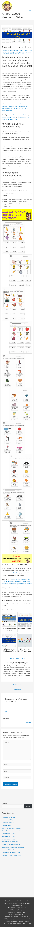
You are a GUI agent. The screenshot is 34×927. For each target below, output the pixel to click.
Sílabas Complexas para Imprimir (11, 831)
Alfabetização (14, 50)
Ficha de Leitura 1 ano (8, 581)
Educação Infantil (14, 52)
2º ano (7, 52)
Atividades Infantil (25, 919)
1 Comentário (5, 50)
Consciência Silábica (7, 825)
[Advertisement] (17, 877)
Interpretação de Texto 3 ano (10, 841)
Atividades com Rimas (23, 117)
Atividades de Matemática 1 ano (17, 907)
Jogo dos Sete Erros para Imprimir (19, 108)
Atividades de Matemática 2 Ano (11, 852)
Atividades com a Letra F (9, 839)
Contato (27, 921)
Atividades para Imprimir (11, 916)
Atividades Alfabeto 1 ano (9, 850)
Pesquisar (4, 803)
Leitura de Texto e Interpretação (11, 844)
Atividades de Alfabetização (9, 573)
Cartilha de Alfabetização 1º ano (19, 115)
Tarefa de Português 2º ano (9, 119)
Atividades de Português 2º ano (21, 579)
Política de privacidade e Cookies (14, 921)
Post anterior (17, 685)
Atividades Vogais (17, 905)
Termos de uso (7, 923)
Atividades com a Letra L (9, 833)
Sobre (29, 923)
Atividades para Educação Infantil (17, 912)
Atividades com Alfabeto (10, 903)
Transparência (17, 923)
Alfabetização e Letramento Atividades (13, 847)
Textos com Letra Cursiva (9, 817)
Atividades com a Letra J (9, 836)
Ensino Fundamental (25, 52)
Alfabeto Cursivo (24, 901)
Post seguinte (17, 689)
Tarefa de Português (24, 903)
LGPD (24, 923)
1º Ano (20, 50)
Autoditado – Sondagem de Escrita (11, 828)
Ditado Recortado (7, 110)
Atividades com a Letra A (11, 919)
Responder (28, 722)
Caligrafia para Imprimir (11, 901)
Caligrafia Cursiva (25, 916)
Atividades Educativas (8, 822)
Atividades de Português (17, 910)
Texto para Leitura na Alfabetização (12, 855)
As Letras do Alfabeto (8, 820)
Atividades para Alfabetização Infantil (21, 583)
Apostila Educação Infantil (9, 117)
